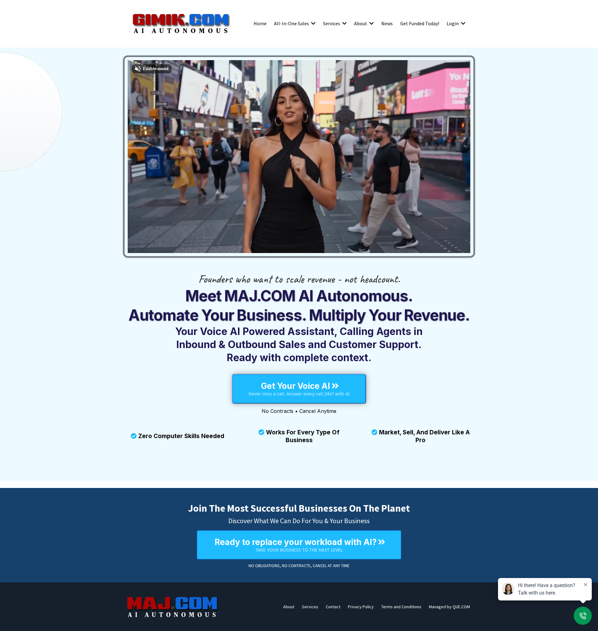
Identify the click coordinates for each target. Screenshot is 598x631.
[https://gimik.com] (180, 23)
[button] (313, 23)
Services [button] (332, 23)
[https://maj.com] (173, 606)
